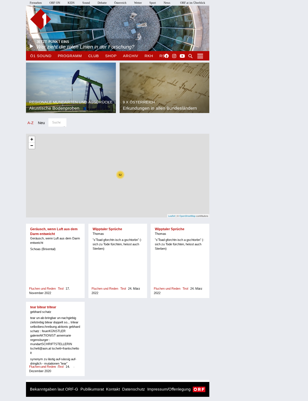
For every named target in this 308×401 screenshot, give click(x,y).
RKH (149, 56)
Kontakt (113, 389)
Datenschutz (133, 389)
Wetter (138, 2)
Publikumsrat (92, 389)
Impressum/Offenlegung (169, 389)
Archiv (130, 56)
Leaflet (171, 215)
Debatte (102, 2)
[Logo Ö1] (40, 19)
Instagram (174, 56)
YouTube (182, 56)
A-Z (30, 123)
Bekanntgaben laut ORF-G (54, 389)
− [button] (31, 145)
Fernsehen (36, 2)
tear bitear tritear (43, 307)
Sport (152, 2)
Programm (70, 56)
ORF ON (54, 2)
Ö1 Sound (40, 56)
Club (93, 56)
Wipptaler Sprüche (107, 229)
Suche (190, 56)
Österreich (120, 2)
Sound (86, 2)
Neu (41, 123)
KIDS (71, 2)
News (167, 2)
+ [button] (31, 139)
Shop (111, 56)
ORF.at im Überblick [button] (192, 2)
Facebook (166, 56)
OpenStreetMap (187, 215)
